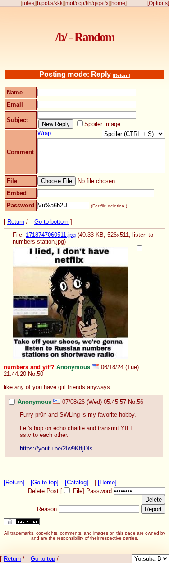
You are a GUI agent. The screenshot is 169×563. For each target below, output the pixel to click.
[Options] (158, 3)
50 (40, 374)
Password (99, 491)
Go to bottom (51, 221)
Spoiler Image (102, 124)
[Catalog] (76, 482)
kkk (59, 3)
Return (15, 221)
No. (32, 374)
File (77, 491)
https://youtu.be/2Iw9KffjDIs (56, 448)
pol (45, 3)
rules (28, 3)
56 (140, 402)
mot (69, 3)
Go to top (43, 558)
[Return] (121, 75)
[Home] (107, 482)
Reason (47, 509)
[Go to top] (45, 482)
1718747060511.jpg (51, 234)
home (118, 3)
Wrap (44, 133)
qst (101, 3)
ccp (80, 3)
